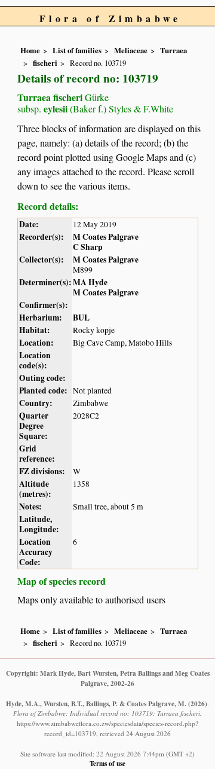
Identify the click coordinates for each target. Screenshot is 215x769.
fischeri (45, 62)
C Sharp (88, 247)
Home (30, 50)
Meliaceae (131, 50)
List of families (77, 50)
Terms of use (107, 763)
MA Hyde (90, 282)
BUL (81, 318)
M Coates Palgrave (106, 237)
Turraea (173, 50)
